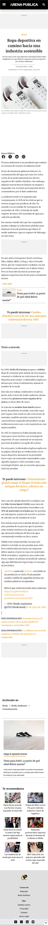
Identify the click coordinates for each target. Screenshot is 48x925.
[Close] (37, 445)
